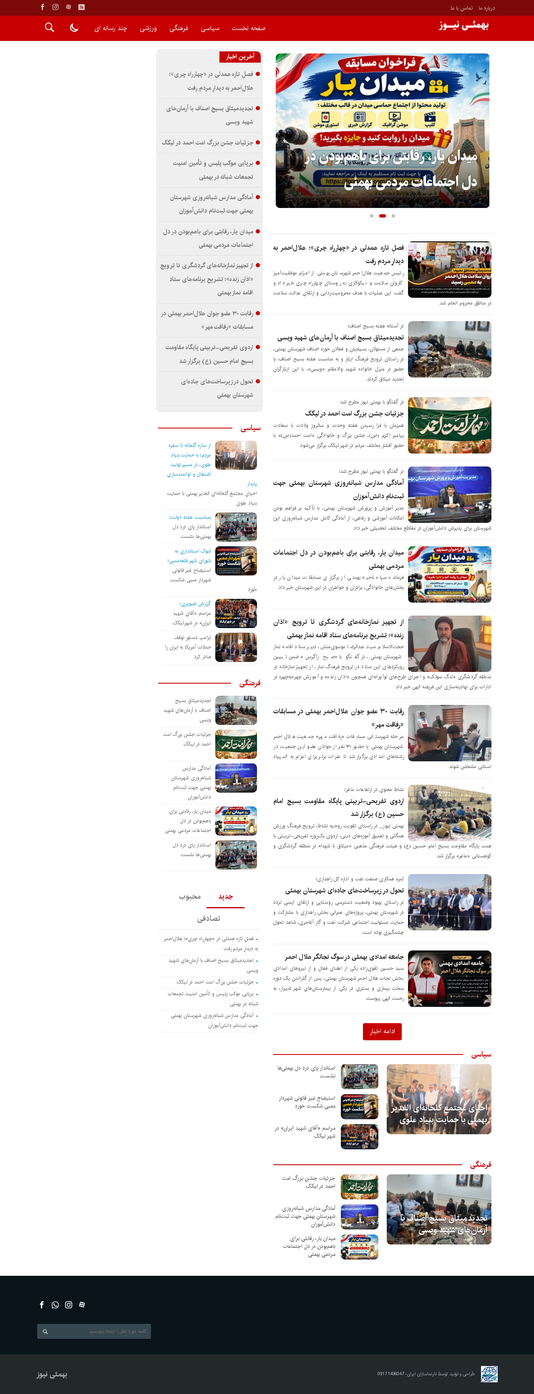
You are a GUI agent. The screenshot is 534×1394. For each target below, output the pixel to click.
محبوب (190, 896)
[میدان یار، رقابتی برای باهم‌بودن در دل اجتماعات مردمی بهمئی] (359, 1247)
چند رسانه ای (110, 28)
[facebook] (42, 7)
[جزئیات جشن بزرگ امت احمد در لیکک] (359, 1186)
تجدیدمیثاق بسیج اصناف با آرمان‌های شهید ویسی (340, 337)
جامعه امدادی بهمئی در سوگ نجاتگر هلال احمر (344, 957)
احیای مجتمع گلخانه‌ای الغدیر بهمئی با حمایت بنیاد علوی (439, 1114)
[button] (371, 216)
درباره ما (487, 8)
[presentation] (282, 117)
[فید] (81, 7)
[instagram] (55, 7)
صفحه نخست (248, 28)
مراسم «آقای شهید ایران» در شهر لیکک (305, 1132)
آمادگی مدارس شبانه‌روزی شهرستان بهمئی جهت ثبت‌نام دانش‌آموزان (305, 1216)
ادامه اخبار (382, 1031)
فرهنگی (178, 28)
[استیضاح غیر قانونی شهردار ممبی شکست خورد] (359, 1106)
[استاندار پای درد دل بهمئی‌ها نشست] (359, 1076)
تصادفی (208, 918)
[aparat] (68, 7)
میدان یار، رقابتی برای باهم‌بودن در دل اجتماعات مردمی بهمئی (309, 1246)
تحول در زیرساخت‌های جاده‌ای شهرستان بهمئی (344, 890)
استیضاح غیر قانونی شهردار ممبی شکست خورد (307, 1102)
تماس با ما (462, 8)
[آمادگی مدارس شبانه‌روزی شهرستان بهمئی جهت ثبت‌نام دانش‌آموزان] (359, 1216)
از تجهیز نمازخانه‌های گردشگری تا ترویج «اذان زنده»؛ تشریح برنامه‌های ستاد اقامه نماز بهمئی (206, 279)
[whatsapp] (55, 1304)
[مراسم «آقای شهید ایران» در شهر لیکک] (359, 1136)
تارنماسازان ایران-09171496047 (407, 1374)
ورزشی (148, 28)
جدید (225, 896)
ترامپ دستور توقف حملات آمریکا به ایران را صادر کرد (188, 647)
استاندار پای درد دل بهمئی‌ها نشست (306, 1072)
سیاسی (210, 28)
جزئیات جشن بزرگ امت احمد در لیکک (354, 413)
